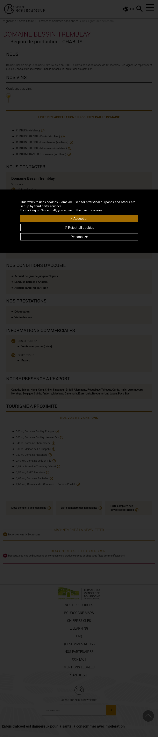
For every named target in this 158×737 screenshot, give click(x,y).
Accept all (80, 218)
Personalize (79, 237)
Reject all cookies (80, 227)
